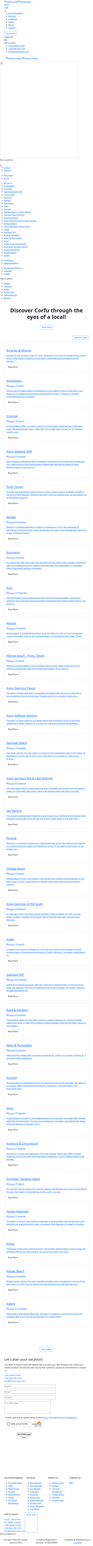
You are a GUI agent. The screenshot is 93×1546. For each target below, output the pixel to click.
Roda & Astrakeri (11, 235)
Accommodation (15, 13)
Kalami (7, 255)
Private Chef (35, 1503)
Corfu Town (9, 194)
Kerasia (7, 209)
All (8, 175)
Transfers (34, 1491)
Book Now (10, 33)
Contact (11, 27)
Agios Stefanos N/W (13, 191)
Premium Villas (15, 1483)
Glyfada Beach (10, 223)
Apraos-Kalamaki (11, 249)
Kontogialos (9, 186)
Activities (34, 1494)
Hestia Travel (58, 1483)
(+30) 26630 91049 (16, 46)
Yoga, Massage (37, 1506)
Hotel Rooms (14, 1494)
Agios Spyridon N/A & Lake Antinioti (20, 220)
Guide (11, 22)
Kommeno (8, 203)
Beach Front (13, 1488)
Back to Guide (80, 337)
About (11, 25)
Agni (6, 206)
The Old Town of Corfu (14, 215)
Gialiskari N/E (10, 232)
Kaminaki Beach (11, 218)
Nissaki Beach (10, 252)
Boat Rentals (36, 1483)
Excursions (35, 1497)
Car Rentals (35, 1488)
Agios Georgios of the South (17, 226)
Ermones (8, 189)
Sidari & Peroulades (13, 238)
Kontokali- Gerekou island (16, 246)
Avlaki (6, 229)
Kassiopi (8, 197)
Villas (10, 1486)
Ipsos (6, 241)
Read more (47, 327)
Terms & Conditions (67, 1417)
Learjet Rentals (37, 1500)
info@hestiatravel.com (18, 51)
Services (12, 16)
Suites (11, 1497)
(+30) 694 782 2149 (16, 48)
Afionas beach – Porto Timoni (17, 212)
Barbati (7, 200)
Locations (12, 19)
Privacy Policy (48, 1417)
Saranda (8, 271)
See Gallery (46, 1349)
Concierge (34, 1509)
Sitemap (55, 1497)
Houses (11, 1491)
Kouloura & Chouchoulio (15, 244)
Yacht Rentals (36, 1486)
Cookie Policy (58, 1500)
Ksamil (7, 274)
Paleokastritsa (10, 295)
